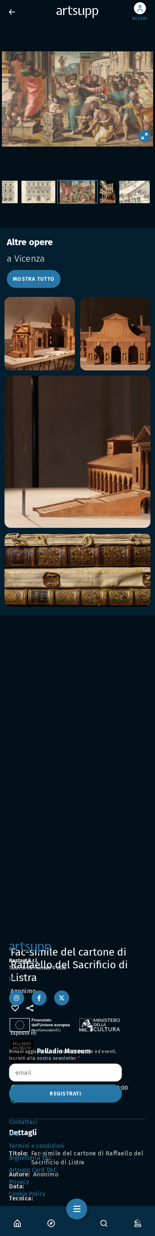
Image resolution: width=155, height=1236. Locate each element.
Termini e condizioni (37, 1145)
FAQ (14, 1133)
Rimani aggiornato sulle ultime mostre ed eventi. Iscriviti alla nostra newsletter (63, 1055)
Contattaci (23, 1121)
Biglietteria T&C (30, 1157)
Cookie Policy (27, 1193)
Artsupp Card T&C (33, 1169)
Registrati (65, 1094)
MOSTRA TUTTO (34, 279)
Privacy (19, 1181)
